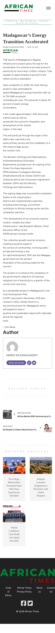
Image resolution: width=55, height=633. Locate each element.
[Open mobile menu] (48, 8)
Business (29, 21)
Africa (11, 21)
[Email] (34, 363)
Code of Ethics (8, 591)
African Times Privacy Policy (24, 589)
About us (39, 589)
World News (27, 23)
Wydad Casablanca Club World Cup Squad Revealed (14, 534)
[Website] (29, 363)
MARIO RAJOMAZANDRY (13, 47)
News (43, 21)
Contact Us (51, 589)
